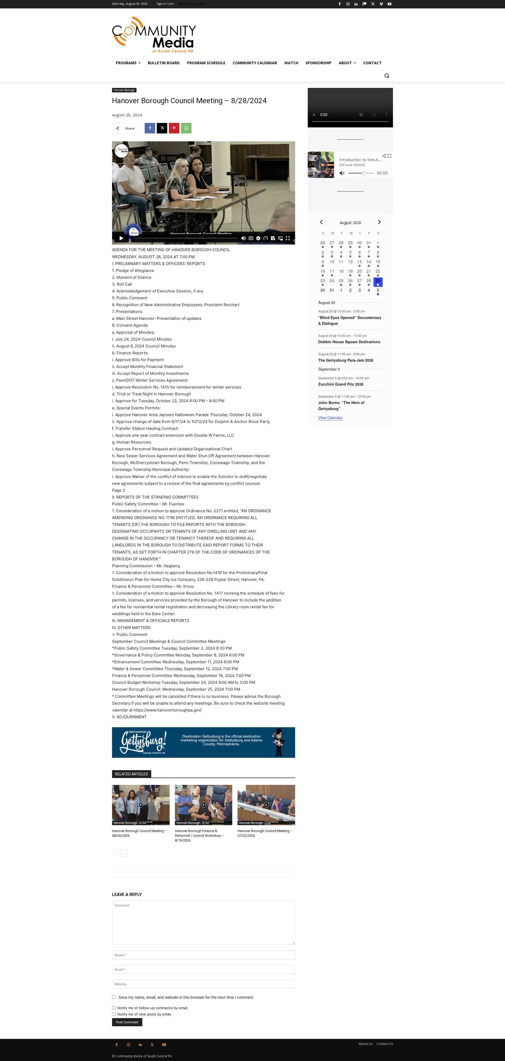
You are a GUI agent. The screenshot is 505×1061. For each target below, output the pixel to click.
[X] (372, 4)
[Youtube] (389, 4)
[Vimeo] (381, 4)
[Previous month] (321, 222)
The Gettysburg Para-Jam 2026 (345, 360)
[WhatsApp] (186, 128)
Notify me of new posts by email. (144, 1014)
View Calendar (330, 417)
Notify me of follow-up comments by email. (152, 1008)
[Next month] (379, 222)
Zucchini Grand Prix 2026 (340, 384)
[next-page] (123, 853)
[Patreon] (364, 4)
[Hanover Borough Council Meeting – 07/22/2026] (266, 805)
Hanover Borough (124, 90)
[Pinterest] (174, 128)
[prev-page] (115, 853)
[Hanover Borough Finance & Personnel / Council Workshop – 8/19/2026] (204, 805)
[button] (386, 75)
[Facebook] (339, 4)
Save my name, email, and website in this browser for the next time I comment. (186, 997)
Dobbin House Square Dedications (349, 341)
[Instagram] (347, 4)
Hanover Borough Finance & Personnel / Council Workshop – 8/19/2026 (199, 835)
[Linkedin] (356, 4)
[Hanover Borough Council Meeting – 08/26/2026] (141, 805)
